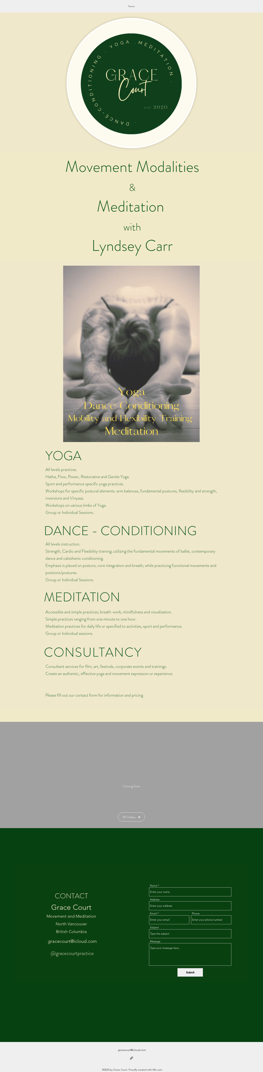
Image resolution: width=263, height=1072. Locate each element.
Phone (195, 913)
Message (155, 941)
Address (154, 899)
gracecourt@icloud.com (72, 941)
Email (153, 913)
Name (153, 885)
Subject (154, 927)
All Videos (129, 817)
